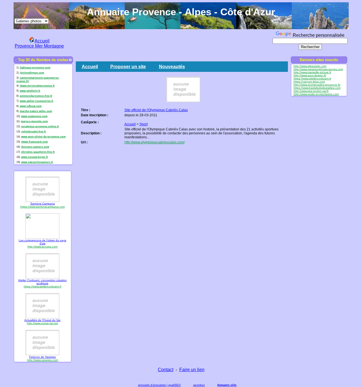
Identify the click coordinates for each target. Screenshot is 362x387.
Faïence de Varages (42, 356)
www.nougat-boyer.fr (34, 157)
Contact (165, 369)
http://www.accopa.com (42, 246)
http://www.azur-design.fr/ (310, 75)
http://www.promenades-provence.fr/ (317, 84)
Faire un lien (191, 369)
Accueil (90, 66)
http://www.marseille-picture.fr (312, 72)
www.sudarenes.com (34, 116)
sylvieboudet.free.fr (33, 131)
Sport (143, 124)
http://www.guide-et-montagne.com (316, 94)
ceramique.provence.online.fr (40, 126)
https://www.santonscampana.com (42, 206)
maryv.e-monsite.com (34, 121)
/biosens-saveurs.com (35, 146)
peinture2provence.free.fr (36, 95)
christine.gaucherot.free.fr (38, 151)
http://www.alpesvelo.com (310, 66)
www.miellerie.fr (30, 90)
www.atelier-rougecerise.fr (36, 101)
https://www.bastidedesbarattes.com (317, 87)
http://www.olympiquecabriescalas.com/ (154, 142)
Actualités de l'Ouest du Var (42, 320)
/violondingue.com (32, 72)
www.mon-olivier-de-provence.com (43, 136)
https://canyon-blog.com (309, 81)
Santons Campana (42, 203)
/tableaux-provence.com (35, 67)
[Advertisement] (169, 42)
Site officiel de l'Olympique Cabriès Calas (156, 110)
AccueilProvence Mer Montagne (39, 43)
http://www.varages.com (42, 360)
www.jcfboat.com (31, 106)
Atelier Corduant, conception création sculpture (42, 282)
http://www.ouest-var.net (42, 323)
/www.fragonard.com (34, 141)
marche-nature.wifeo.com (36, 111)
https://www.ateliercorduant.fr (42, 286)
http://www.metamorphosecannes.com (318, 69)
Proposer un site (128, 66)
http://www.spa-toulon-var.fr (311, 91)
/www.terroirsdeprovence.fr (37, 85)
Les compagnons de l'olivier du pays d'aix (42, 242)
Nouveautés (172, 66)
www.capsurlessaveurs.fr (37, 162)
